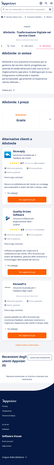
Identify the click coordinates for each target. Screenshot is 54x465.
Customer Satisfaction (35, 17)
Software (5, 429)
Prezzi (12, 46)
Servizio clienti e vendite (15, 17)
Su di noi (5, 424)
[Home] (2, 17)
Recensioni (46, 46)
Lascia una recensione (40, 357)
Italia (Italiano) (17, 457)
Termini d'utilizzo (8, 415)
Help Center (6, 446)
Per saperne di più (27, 199)
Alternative (29, 46)
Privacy (5, 406)
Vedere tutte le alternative (27, 345)
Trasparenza (7, 411)
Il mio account (7, 441)
